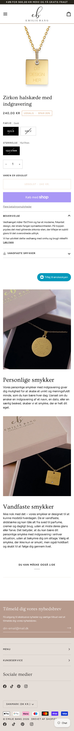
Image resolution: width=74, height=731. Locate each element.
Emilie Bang (14, 719)
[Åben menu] (8, 14)
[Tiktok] (11, 686)
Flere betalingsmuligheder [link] (17, 206)
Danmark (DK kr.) (18, 704)
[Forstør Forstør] (37, 57)
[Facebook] (4, 686)
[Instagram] (26, 686)
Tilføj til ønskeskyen (56, 277)
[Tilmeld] (68, 628)
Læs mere (8, 242)
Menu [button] (6, 649)
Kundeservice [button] (13, 660)
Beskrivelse (11, 216)
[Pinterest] (18, 686)
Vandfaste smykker (21, 253)
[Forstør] (12, 82)
